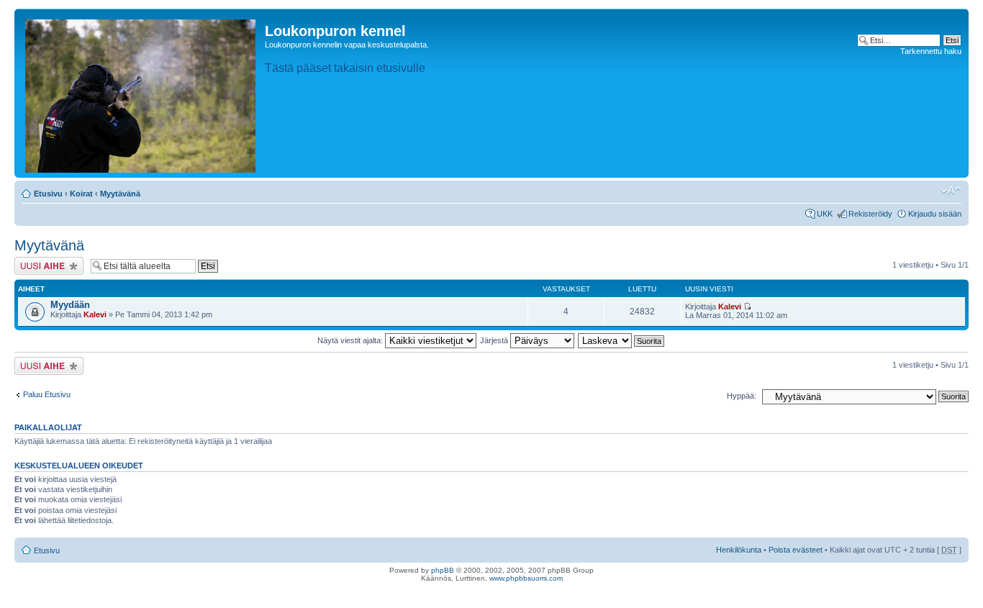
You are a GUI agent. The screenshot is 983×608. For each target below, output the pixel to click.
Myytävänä (120, 193)
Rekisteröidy (870, 213)
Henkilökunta (738, 549)
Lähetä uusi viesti (44, 261)
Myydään (70, 304)
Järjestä (495, 340)
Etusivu (48, 193)
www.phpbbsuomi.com (526, 578)
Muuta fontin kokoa (951, 190)
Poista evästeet (796, 549)
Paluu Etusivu (47, 394)
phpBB (442, 570)
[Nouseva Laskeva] (622, 340)
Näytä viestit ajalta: (351, 340)
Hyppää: (741, 395)
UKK (825, 213)
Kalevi (95, 314)
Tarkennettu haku (930, 51)
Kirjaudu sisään (934, 213)
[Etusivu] (141, 93)
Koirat (81, 193)
